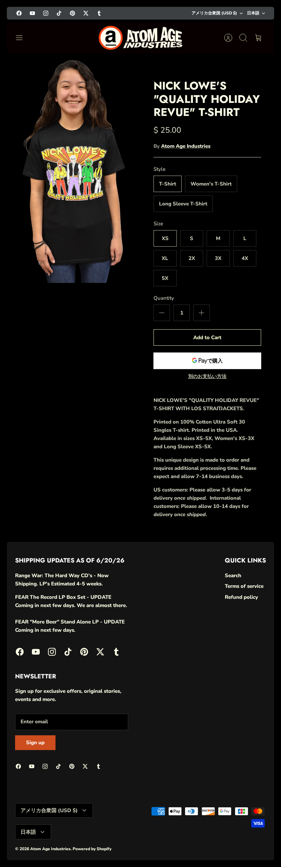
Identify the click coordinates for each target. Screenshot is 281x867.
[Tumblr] (246, 845)
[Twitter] (229, 845)
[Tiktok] (196, 845)
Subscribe (197, 825)
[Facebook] (145, 845)
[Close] (263, 737)
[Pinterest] (212, 845)
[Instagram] (179, 845)
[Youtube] (162, 845)
